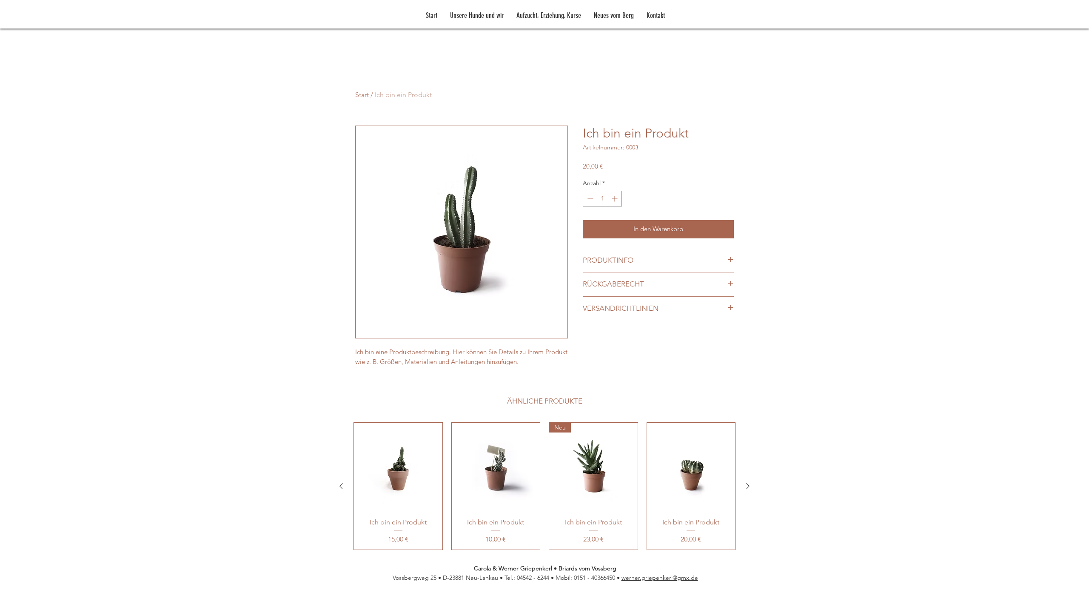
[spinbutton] (602, 198)
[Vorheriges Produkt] (341, 486)
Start (362, 95)
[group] (544, 486)
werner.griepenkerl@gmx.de (659, 577)
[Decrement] (589, 198)
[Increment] (615, 198)
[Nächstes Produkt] (748, 486)
